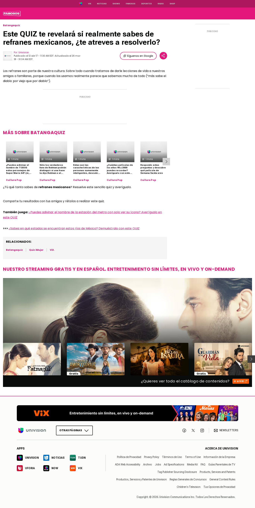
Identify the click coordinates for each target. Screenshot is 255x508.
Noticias (102, 4)
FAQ (203, 464)
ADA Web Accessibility (127, 464)
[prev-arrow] (0, 359)
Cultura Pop (14, 180)
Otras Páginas (70, 430)
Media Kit (192, 464)
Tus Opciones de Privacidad (219, 486)
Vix (89, 4)
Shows (116, 4)
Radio (161, 4)
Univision (23, 52)
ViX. (52, 249)
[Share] (163, 55)
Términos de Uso (172, 456)
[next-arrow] (166, 161)
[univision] (12, 13)
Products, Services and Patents (217, 471)
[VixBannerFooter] (127, 413)
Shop (172, 4)
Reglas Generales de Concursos (188, 479)
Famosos (130, 4)
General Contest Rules (222, 479)
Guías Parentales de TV (221, 464)
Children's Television (188, 486)
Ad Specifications (174, 464)
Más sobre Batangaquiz (34, 132)
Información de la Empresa (219, 456)
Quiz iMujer (36, 249)
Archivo (147, 464)
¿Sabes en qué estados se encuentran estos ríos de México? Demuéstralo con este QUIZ (74, 228)
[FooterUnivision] (32, 430)
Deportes (146, 4)
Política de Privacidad (129, 456)
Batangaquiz (11, 25)
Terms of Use (193, 456)
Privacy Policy (151, 456)
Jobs (158, 464)
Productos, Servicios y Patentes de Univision (141, 479)
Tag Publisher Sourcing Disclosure (177, 471)
